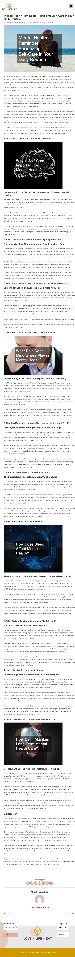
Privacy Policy (45, 952)
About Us (62, 927)
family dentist (66, 322)
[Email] (47, 883)
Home (35, 23)
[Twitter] (32, 883)
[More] (51, 883)
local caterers (21, 660)
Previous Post (10, 913)
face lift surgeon (10, 221)
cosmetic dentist (40, 229)
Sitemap (54, 952)
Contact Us (63, 935)
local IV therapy (25, 275)
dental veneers (41, 589)
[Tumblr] (43, 883)
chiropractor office (42, 202)
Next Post (70, 913)
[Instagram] (39, 883)
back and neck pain (28, 267)
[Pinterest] (35, 883)
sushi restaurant (38, 298)
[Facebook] (28, 883)
